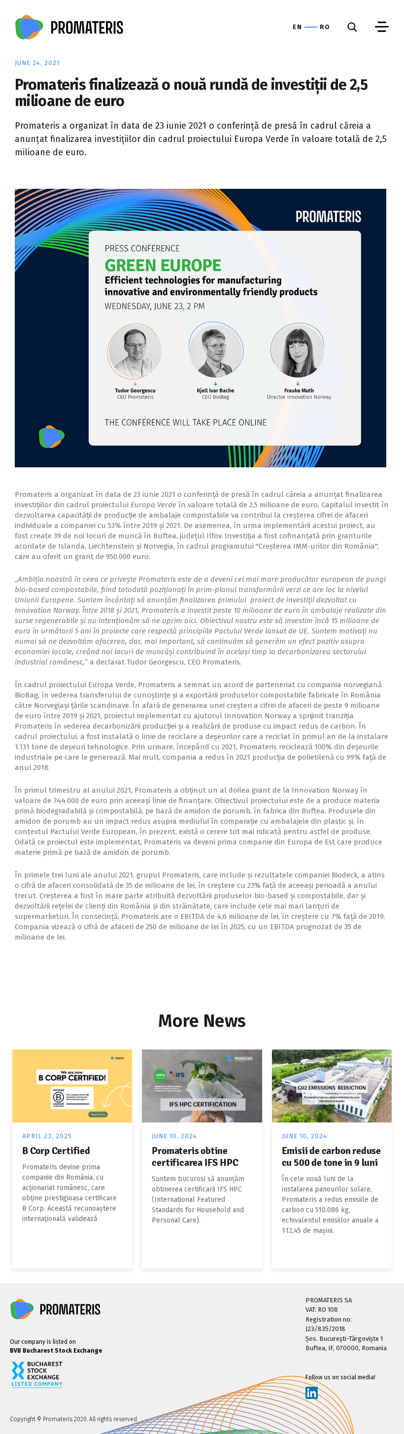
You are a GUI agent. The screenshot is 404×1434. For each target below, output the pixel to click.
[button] (382, 27)
